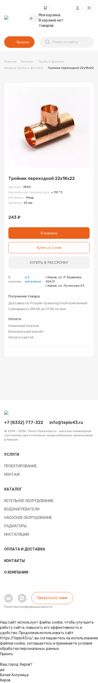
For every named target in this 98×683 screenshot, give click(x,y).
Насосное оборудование (28, 517)
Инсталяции (16, 534)
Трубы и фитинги (51, 61)
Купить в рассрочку (49, 263)
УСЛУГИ (11, 454)
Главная (10, 61)
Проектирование (20, 466)
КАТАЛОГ (13, 489)
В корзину (49, 233)
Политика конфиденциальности (28, 607)
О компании (16, 572)
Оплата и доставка (24, 549)
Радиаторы (15, 526)
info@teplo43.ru (66, 422)
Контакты (14, 561)
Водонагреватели (21, 509)
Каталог (23, 42)
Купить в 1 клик (49, 248)
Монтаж (12, 474)
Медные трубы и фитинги (23, 68)
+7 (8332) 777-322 (23, 422)
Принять (6, 654)
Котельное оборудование (29, 501)
